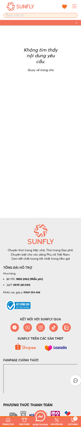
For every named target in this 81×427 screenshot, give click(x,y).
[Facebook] (14, 327)
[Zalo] (66, 327)
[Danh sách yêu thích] (64, 7)
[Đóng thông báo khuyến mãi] (76, 23)
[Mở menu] (74, 6)
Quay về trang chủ (40, 70)
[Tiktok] (53, 327)
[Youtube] (27, 327)
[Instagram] (40, 327)
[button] (75, 380)
